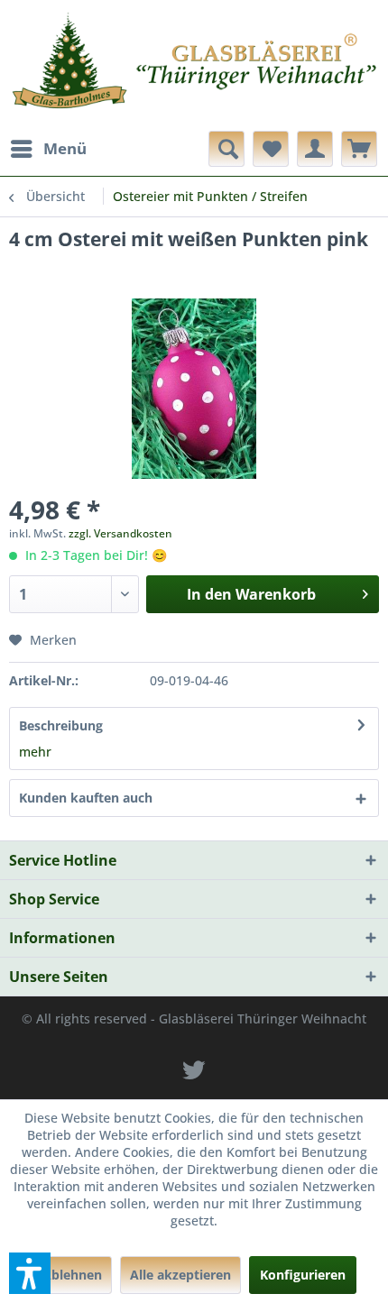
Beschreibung (61, 725)
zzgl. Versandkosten (120, 533)
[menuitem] (48, 149)
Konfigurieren (303, 1274)
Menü (65, 148)
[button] (30, 1273)
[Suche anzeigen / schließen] (226, 149)
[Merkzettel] (271, 149)
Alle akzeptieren (180, 1274)
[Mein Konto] (315, 149)
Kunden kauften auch (85, 797)
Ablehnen (72, 1274)
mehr (35, 751)
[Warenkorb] (359, 149)
